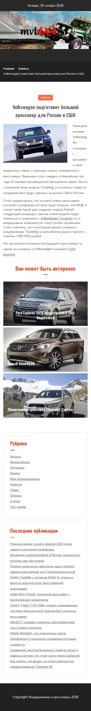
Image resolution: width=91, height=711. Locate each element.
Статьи (15, 501)
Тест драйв (18, 507)
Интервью (17, 467)
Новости (16, 484)
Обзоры (15, 495)
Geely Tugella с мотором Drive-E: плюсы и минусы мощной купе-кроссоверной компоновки (41, 583)
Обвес (14, 490)
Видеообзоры (20, 462)
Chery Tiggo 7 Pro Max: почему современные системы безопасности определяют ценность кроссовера (44, 611)
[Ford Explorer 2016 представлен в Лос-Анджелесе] (45, 304)
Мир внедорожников (25, 479)
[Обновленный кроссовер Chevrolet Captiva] (45, 395)
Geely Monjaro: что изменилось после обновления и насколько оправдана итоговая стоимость (43, 638)
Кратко (15, 473)
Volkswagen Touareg (56, 218)
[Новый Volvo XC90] (45, 349)
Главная (8, 69)
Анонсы (23, 69)
